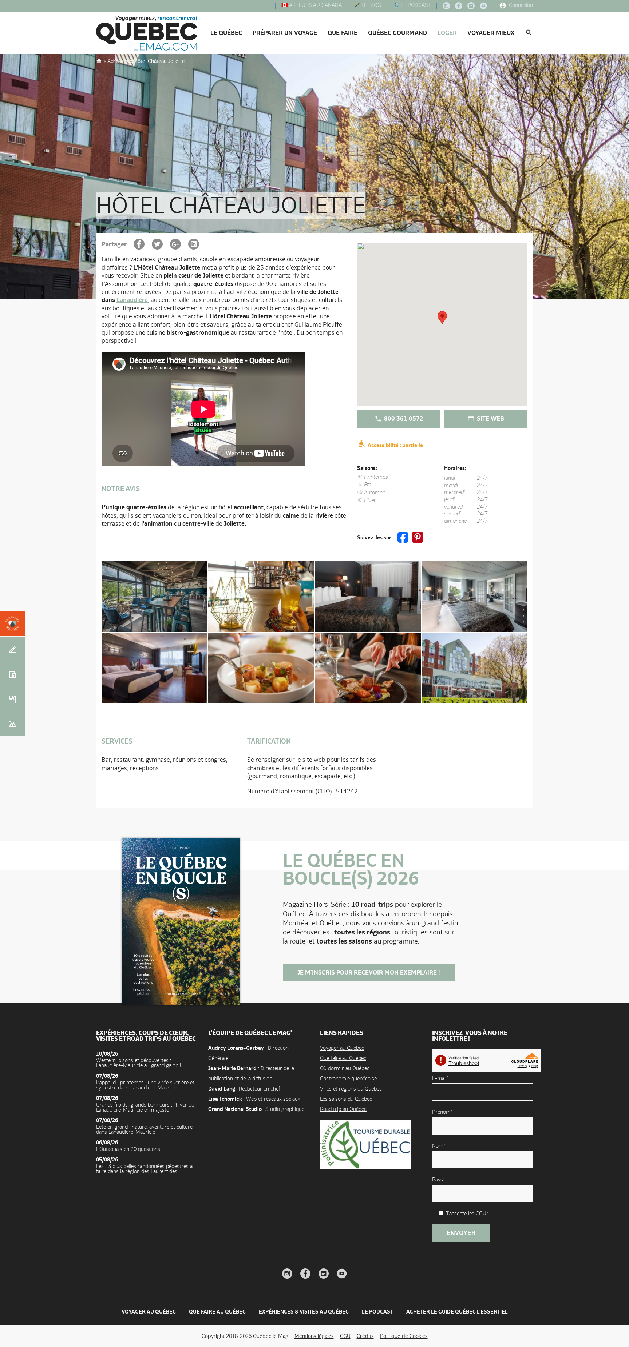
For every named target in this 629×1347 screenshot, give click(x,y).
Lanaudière (132, 299)
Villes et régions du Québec (351, 1088)
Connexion (520, 5)
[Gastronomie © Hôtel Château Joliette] (261, 668)
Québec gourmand (397, 32)
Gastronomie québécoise (348, 1078)
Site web (489, 418)
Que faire (342, 32)
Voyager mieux (490, 32)
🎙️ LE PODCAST (411, 5)
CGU (345, 1336)
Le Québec (226, 32)
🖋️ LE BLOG (366, 5)
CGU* (482, 1213)
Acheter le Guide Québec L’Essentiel (457, 1311)
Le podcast (377, 1311)
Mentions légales (314, 1336)
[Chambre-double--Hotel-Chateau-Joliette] (154, 668)
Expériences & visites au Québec (304, 1311)
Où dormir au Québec (344, 1068)
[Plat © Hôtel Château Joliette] (368, 668)
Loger (447, 33)
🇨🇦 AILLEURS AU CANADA (311, 5)
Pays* (438, 1179)
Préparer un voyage (285, 32)
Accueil (99, 60)
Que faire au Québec (343, 1058)
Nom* (438, 1146)
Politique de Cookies (404, 1336)
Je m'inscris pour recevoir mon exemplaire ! (368, 972)
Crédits (365, 1336)
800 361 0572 (403, 418)
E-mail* (440, 1078)
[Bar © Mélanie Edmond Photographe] (154, 596)
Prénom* (442, 1112)
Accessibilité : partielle (395, 445)
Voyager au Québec (342, 1048)
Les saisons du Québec (346, 1099)
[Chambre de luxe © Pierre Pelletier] (474, 596)
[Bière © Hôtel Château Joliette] (261, 596)
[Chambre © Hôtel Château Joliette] (368, 596)
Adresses (117, 61)
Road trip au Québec (343, 1109)
